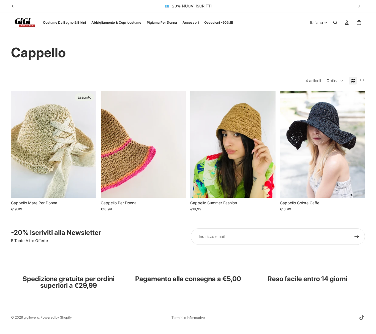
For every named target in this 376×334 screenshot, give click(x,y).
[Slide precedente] (13, 6)
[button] (335, 81)
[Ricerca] (335, 23)
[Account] (347, 23)
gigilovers (31, 317)
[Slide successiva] (359, 6)
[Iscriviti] (357, 236)
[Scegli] (356, 189)
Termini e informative (188, 318)
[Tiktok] (361, 317)
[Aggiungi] (177, 189)
